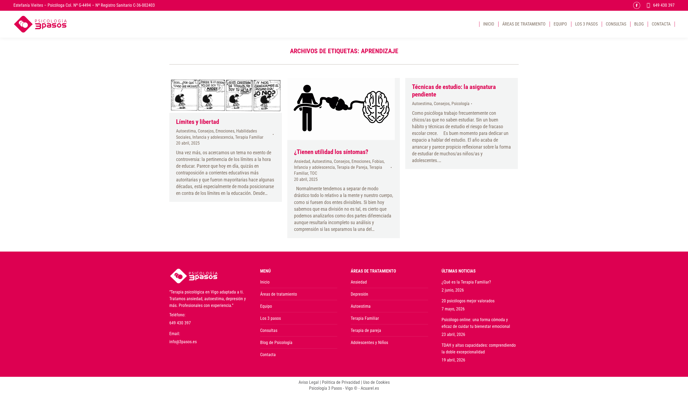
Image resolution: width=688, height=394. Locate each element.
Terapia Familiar (249, 137)
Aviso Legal (309, 382)
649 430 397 (664, 5)
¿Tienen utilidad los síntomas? (331, 152)
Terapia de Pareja (352, 167)
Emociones (225, 131)
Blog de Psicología (276, 342)
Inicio (265, 282)
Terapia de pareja (366, 330)
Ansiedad (302, 161)
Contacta (268, 354)
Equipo (266, 306)
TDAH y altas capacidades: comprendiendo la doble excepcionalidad (479, 348)
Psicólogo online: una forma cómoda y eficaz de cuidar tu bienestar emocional (476, 323)
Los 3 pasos (270, 318)
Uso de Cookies (376, 382)
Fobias (378, 161)
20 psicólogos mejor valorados (468, 300)
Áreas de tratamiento (278, 294)
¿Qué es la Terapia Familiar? (466, 282)
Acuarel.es (370, 388)
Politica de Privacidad (341, 382)
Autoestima (186, 131)
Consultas (268, 330)
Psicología (461, 103)
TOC (313, 173)
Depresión (359, 294)
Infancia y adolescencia (212, 137)
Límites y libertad (197, 122)
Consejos (206, 131)
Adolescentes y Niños (369, 342)
